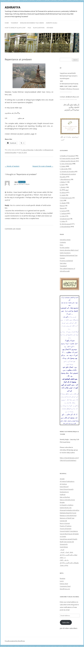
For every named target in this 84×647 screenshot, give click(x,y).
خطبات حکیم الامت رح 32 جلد (68, 555)
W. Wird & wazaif (65, 224)
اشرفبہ (62, 550)
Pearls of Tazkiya (65, 526)
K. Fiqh (62, 185)
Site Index (50, 28)
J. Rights (62, 182)
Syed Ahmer (64, 547)
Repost (62, 206)
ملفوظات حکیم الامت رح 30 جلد (69, 563)
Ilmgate (62, 502)
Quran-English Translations (69, 531)
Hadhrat (62, 494)
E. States (63, 166)
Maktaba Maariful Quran (68, 513)
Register (62, 578)
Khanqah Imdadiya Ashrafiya (69, 510)
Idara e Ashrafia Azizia (67, 500)
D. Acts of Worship (27, 150)
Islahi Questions (38, 28)
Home (7, 23)
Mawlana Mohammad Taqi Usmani (32, 23)
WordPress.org (65, 589)
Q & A (61, 200)
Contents (63, 242)
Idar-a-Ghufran (65, 497)
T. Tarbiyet (63, 213)
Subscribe (65, 622)
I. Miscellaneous (65, 179)
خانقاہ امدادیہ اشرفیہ (66, 552)
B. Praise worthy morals (67, 158)
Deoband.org (64, 492)
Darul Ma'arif (64, 487)
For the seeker (64, 248)
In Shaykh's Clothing (66, 505)
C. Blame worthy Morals (67, 161)
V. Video (62, 221)
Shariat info (64, 544)
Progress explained (66, 261)
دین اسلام (63, 557)
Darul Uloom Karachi (66, 489)
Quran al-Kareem (65, 529)
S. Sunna (63, 211)
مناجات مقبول (64, 565)
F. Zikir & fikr (38, 150)
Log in (62, 581)
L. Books (62, 187)
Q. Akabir (63, 203)
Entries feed (64, 584)
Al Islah (62, 479)
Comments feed (65, 586)
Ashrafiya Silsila (51, 23)
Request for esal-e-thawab (42, 166)
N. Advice (63, 192)
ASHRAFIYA (12, 7)
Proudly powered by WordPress (15, 641)
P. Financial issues (66, 198)
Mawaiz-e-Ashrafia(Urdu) (68, 515)
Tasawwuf (14, 23)
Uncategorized (65, 219)
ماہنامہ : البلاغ (64, 560)
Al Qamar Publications (67, 481)
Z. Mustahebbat (65, 227)
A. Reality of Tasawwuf (67, 156)
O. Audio (62, 195)
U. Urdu (62, 216)
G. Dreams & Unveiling (67, 171)
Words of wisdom (12, 166)
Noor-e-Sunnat (65, 523)
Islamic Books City (66, 508)
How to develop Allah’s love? (15, 28)
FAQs (29, 28)
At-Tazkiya (63, 484)
